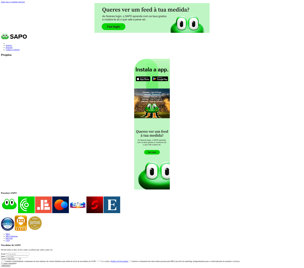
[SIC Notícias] (94, 212)
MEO (8, 234)
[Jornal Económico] (43, 212)
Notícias (9, 45)
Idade (3, 256)
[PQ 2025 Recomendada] (21, 230)
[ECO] (26, 212)
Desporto (9, 48)
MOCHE (9, 238)
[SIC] (77, 212)
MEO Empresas (12, 236)
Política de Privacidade (119, 261)
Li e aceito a (114, 261)
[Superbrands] (35, 230)
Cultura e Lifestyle (13, 50)
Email (4, 254)
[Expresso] (111, 212)
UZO (8, 240)
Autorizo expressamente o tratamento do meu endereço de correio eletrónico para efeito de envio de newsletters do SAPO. (50, 261)
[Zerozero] (60, 212)
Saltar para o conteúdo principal (13, 2)
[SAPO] (9, 212)
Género (4, 259)
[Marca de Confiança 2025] (8, 230)
